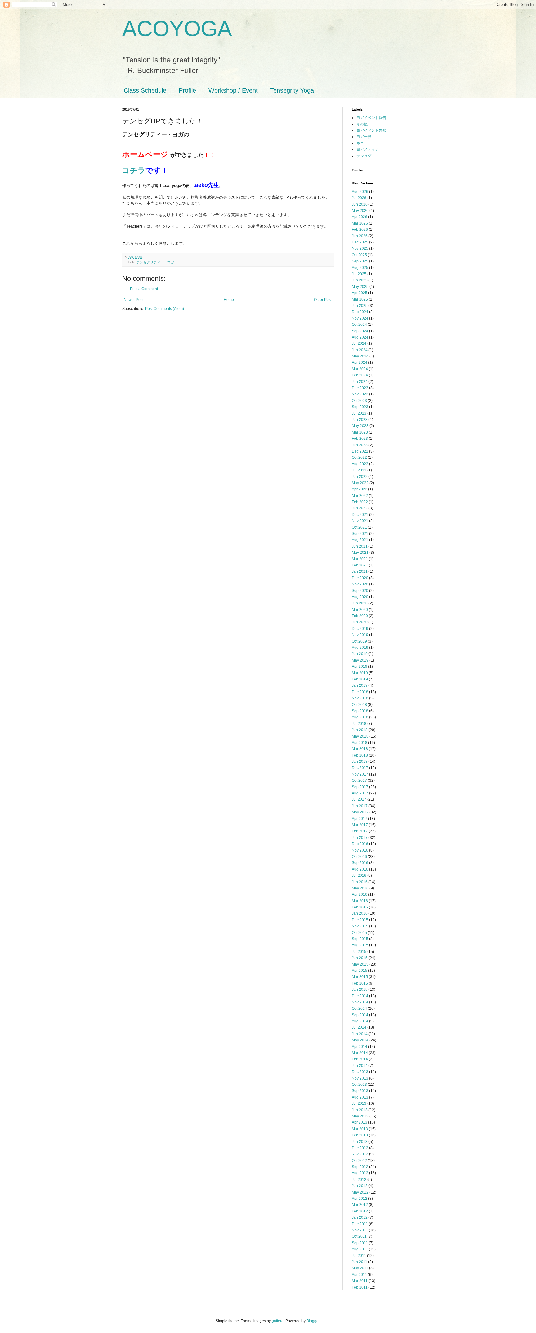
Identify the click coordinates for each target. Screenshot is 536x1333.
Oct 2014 (359, 1008)
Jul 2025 (359, 274)
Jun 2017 (360, 806)
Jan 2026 (360, 236)
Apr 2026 (359, 217)
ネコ (360, 143)
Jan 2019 (360, 685)
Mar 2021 (360, 559)
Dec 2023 (360, 388)
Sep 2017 (360, 787)
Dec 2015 (360, 920)
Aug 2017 (360, 793)
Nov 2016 (360, 850)
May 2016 (360, 888)
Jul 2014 (359, 1027)
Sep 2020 (360, 591)
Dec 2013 (360, 1072)
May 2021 (360, 552)
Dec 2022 (360, 451)
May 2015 (360, 964)
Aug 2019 (360, 647)
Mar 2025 (360, 299)
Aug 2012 (360, 1173)
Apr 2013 (359, 1122)
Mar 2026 (360, 223)
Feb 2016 (360, 907)
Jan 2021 (360, 571)
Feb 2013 (360, 1135)
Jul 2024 (359, 343)
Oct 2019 (359, 641)
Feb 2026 (360, 229)
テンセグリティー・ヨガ (155, 262)
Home (229, 300)
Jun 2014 (360, 1034)
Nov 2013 (360, 1078)
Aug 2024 (360, 337)
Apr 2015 (359, 970)
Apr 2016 (359, 894)
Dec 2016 (360, 844)
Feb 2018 (360, 755)
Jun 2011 (359, 1262)
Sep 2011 (360, 1243)
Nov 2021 (360, 521)
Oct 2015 (359, 932)
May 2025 (360, 286)
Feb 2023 (360, 438)
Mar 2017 (360, 825)
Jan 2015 (360, 989)
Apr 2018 (359, 742)
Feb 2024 (360, 375)
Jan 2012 (360, 1217)
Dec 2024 (360, 312)
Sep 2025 (360, 261)
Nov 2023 (360, 394)
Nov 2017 (360, 774)
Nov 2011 (360, 1230)
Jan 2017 (360, 837)
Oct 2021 (359, 527)
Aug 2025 (360, 268)
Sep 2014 (360, 1015)
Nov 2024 (360, 318)
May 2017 (360, 812)
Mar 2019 (360, 673)
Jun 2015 (360, 958)
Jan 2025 (360, 305)
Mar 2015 (360, 977)
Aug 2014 (360, 1021)
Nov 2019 (360, 635)
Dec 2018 (360, 692)
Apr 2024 (359, 362)
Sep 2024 (360, 331)
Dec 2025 (360, 242)
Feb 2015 (360, 983)
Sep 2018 (360, 711)
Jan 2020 (360, 622)
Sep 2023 (360, 407)
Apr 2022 (359, 489)
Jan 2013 (360, 1142)
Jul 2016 (359, 875)
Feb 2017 (360, 831)
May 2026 (360, 210)
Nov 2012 (360, 1154)
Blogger (312, 1321)
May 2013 (360, 1116)
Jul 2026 (359, 198)
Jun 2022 (360, 477)
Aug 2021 (360, 540)
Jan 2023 (360, 445)
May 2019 (360, 660)
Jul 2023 (359, 413)
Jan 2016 (360, 913)
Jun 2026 (360, 204)
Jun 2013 (360, 1110)
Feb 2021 (360, 565)
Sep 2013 (360, 1091)
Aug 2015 (360, 945)
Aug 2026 (360, 191)
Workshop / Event (233, 90)
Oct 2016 (359, 856)
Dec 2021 (360, 514)
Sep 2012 (360, 1167)
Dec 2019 (360, 628)
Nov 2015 (360, 926)
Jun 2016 (360, 882)
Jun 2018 (360, 730)
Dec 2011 (360, 1224)
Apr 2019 (359, 666)
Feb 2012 (360, 1211)
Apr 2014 (359, 1046)
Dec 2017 (360, 768)
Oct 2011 (359, 1236)
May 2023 (360, 426)
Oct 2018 (359, 705)
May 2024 (360, 356)
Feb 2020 (360, 616)
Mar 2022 (360, 496)
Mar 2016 (360, 901)
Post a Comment (144, 289)
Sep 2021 (360, 533)
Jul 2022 (359, 470)
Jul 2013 (359, 1103)
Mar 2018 (360, 749)
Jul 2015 (359, 951)
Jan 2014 (360, 1065)
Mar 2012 (360, 1205)
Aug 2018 (360, 717)
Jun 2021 (360, 546)
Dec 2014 (360, 996)
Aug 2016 (360, 869)
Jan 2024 (360, 382)
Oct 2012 (359, 1160)
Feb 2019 (360, 679)
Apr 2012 (359, 1198)
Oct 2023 (359, 400)
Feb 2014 (360, 1059)
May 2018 (360, 736)
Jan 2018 (360, 761)
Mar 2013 (360, 1129)
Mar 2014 (360, 1053)
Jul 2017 (359, 799)
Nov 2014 (360, 1002)
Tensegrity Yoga (292, 90)
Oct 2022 (359, 457)
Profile (187, 90)
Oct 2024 (359, 324)
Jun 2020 (360, 603)
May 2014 (360, 1040)
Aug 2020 (360, 597)
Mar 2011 (360, 1281)
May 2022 (360, 483)
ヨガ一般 (363, 136)
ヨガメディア (367, 149)
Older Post (323, 300)
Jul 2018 (359, 723)
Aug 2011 (360, 1249)
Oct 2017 (359, 780)
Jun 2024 (360, 350)
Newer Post (133, 300)
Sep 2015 (360, 939)
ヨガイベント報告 (371, 118)
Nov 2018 (360, 698)
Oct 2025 (359, 255)
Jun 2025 (360, 280)
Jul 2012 (359, 1179)
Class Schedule (145, 90)
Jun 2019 (360, 654)
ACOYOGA (177, 28)
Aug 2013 (360, 1097)
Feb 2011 (360, 1287)
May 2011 (360, 1268)
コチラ (133, 170)
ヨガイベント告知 (371, 130)
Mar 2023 (360, 432)
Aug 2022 (360, 464)
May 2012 (360, 1192)
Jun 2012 (360, 1186)
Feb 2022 (360, 502)
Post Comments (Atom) (164, 309)
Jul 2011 (359, 1255)
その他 (362, 124)
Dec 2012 (360, 1148)
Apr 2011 (359, 1274)
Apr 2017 (359, 819)
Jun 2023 (360, 419)
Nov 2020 (360, 584)
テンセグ (363, 156)
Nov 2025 (360, 248)
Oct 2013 (359, 1084)
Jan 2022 (360, 508)
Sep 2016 (360, 863)
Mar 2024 (360, 369)
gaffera (278, 1321)
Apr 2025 (359, 293)
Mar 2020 (360, 609)
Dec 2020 (360, 578)
